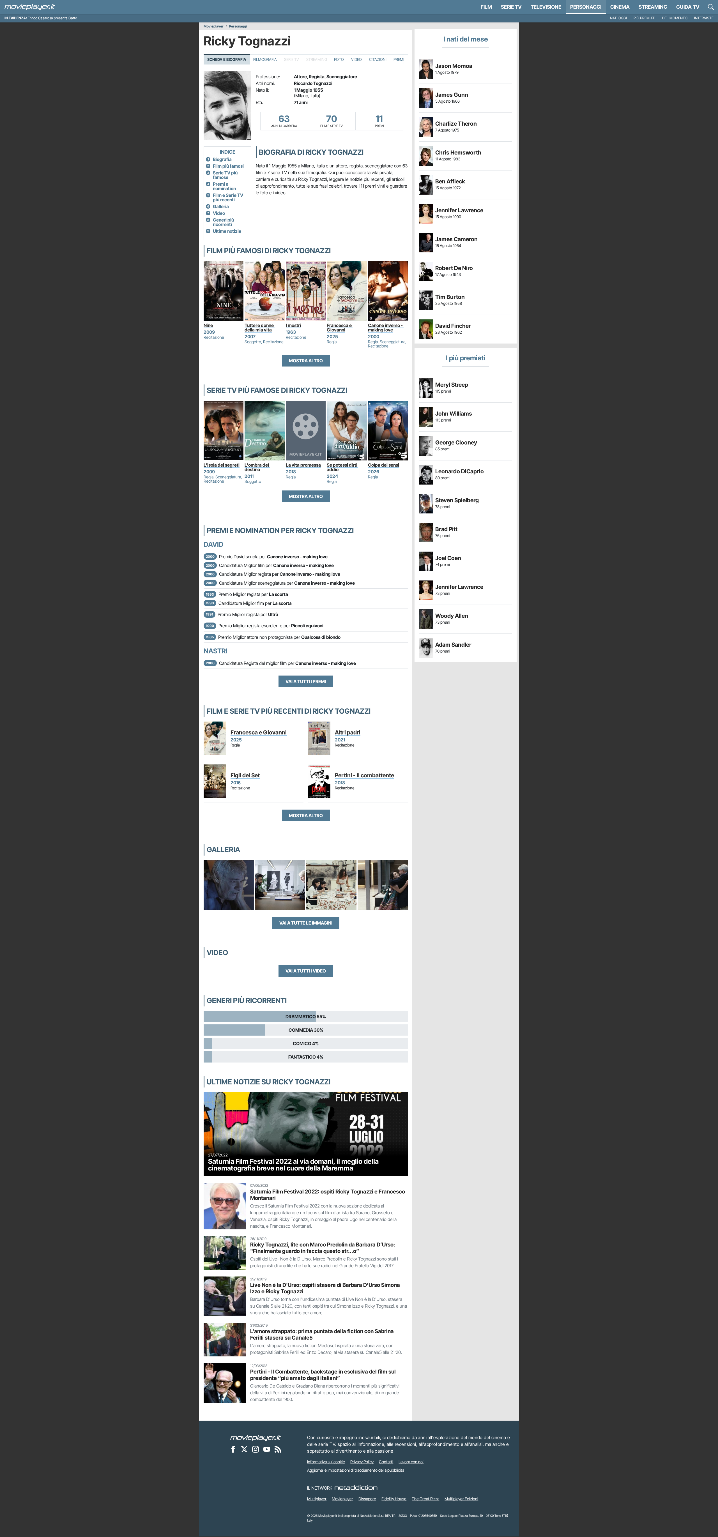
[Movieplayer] (255, 1437)
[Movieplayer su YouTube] (266, 1449)
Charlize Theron (456, 123)
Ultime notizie (227, 231)
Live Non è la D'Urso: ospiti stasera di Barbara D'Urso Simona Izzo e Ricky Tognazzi (325, 1288)
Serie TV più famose (225, 175)
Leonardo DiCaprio (459, 471)
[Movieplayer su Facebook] (233, 1449)
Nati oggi (618, 18)
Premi (398, 59)
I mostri (293, 325)
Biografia (222, 159)
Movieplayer (214, 26)
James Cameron (456, 239)
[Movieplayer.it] (29, 7)
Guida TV (687, 7)
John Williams (453, 413)
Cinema (620, 7)
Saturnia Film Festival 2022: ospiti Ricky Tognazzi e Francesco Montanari (327, 1194)
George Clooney (456, 442)
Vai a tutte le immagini (305, 923)
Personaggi (238, 26)
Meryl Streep (451, 384)
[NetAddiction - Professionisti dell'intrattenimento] (356, 1488)
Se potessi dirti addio (342, 467)
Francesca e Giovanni (340, 327)
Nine (208, 325)
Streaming (653, 7)
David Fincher (453, 325)
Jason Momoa (453, 66)
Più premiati (644, 18)
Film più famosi (228, 166)
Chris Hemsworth (458, 152)
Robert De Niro (454, 268)
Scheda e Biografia (226, 59)
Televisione (546, 7)
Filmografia (265, 59)
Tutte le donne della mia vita (260, 327)
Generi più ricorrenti (223, 222)
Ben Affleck (450, 181)
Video (356, 59)
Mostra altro (306, 360)
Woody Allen (451, 615)
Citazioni (377, 59)
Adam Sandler (453, 644)
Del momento (674, 18)
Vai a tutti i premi (306, 681)
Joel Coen (448, 558)
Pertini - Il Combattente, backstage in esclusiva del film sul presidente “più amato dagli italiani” (323, 1374)
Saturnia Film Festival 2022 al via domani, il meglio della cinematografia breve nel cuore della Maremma (293, 1164)
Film (486, 7)
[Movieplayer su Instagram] (255, 1449)
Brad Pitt (446, 529)
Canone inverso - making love (386, 327)
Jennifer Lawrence (459, 210)
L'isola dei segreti (222, 465)
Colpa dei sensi (383, 465)
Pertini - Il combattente (364, 775)
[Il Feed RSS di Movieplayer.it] (278, 1449)
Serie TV (511, 7)
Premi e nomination (224, 186)
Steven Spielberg (457, 500)
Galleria (221, 206)
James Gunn (451, 94)
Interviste (704, 18)
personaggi (585, 7)
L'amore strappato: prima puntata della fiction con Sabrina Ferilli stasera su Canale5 (322, 1334)
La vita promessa (303, 465)
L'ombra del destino (257, 467)
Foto (339, 59)
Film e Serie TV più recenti (228, 197)
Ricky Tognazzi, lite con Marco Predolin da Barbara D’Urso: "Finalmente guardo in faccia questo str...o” (322, 1247)
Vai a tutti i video (306, 971)
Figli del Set (245, 775)
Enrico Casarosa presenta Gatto (52, 18)
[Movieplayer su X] (244, 1449)
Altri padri (347, 732)
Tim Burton (450, 297)
